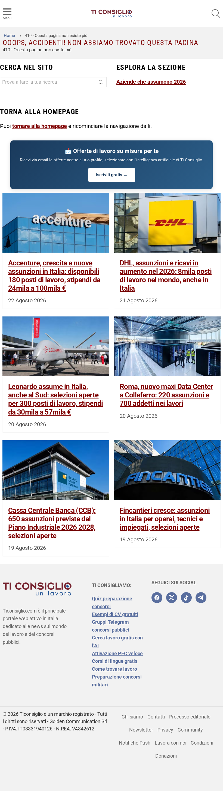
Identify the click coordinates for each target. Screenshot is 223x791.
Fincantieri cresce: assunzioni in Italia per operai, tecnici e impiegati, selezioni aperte (165, 518)
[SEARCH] (216, 13)
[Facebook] (156, 597)
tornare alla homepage (39, 126)
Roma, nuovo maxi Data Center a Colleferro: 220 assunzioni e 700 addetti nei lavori (166, 394)
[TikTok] (186, 597)
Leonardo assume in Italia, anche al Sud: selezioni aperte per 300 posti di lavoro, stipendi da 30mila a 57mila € (55, 399)
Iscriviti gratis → (112, 174)
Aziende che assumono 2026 (151, 82)
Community (190, 730)
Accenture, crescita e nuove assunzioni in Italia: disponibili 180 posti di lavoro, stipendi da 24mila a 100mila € (54, 276)
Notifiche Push (134, 743)
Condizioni (202, 743)
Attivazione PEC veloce (117, 653)
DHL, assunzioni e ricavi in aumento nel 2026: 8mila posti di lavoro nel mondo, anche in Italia (166, 276)
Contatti (156, 717)
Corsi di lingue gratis (115, 661)
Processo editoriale (189, 717)
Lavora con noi (170, 743)
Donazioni (166, 756)
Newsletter (141, 730)
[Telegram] (201, 597)
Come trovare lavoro (114, 669)
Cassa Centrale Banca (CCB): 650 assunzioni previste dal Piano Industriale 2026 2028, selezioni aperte (51, 523)
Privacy (165, 730)
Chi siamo (132, 717)
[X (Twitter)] (171, 597)
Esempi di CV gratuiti (115, 614)
